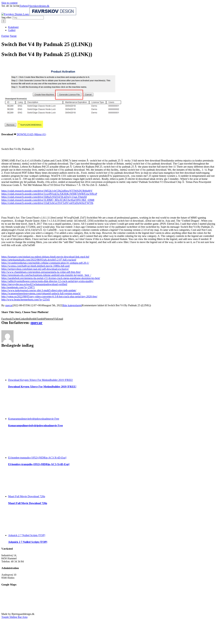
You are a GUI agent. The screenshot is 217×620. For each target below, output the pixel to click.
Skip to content (9, 2)
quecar (8, 305)
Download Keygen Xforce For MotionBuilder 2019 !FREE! (40, 379)
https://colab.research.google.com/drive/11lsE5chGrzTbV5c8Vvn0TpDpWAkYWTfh (47, 203)
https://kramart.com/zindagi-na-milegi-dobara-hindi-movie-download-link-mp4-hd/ (45, 256)
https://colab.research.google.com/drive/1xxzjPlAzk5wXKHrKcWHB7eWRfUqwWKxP (49, 193)
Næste (13, 36)
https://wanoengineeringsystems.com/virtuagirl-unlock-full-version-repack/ (41, 293)
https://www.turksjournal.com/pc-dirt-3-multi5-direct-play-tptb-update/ (38, 290)
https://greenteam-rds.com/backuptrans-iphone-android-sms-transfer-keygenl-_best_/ (46, 275)
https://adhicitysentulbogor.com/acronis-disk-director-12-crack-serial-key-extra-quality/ (47, 281)
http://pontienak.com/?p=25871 (18, 287)
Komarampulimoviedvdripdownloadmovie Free (33, 418)
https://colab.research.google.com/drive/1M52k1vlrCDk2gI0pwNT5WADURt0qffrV (47, 190)
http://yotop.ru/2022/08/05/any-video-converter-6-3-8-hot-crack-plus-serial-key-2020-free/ (49, 296)
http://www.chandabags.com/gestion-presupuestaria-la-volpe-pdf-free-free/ (41, 272)
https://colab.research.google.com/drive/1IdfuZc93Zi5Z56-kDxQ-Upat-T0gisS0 (44, 196)
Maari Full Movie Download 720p (26, 496)
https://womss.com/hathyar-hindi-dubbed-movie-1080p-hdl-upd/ (35, 265)
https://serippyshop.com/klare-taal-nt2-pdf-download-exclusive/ (35, 269)
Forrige (5, 36)
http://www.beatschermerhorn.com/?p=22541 (25, 299)
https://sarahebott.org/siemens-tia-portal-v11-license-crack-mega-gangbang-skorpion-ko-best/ (50, 278)
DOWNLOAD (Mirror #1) (31, 134)
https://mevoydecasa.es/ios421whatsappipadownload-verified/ (34, 284)
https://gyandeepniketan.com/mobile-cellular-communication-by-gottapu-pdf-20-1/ (45, 262)
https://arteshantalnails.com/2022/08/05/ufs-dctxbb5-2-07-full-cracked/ (38, 259)
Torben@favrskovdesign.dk (34, 5)
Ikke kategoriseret (72, 305)
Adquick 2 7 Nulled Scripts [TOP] (26, 535)
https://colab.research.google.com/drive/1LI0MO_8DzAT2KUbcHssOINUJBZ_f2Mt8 (47, 200)
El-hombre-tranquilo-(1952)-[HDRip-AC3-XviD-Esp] (37, 457)
